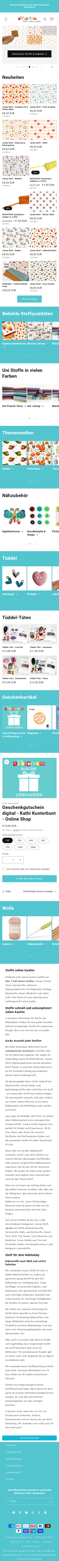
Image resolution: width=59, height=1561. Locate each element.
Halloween (33, 468)
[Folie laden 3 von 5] (29, 67)
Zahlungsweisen (14, 1465)
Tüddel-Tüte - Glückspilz (41, 647)
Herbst (6, 468)
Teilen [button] (8, 891)
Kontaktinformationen (31, 1546)
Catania (7, 944)
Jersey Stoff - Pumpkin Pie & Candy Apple (15, 108)
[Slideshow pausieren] (53, 67)
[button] (6, 19)
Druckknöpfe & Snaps (36, 533)
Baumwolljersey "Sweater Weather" (29, 54)
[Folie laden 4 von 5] (33, 67)
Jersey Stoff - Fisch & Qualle (42, 107)
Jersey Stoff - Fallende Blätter (43, 250)
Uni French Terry (12, 406)
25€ (19, 840)
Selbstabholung (14, 1459)
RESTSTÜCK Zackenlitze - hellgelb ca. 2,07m (41, 180)
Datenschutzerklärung (45, 1537)
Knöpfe (31, 594)
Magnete (32, 733)
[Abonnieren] (49, 1501)
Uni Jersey (34, 406)
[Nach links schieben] (23, 356)
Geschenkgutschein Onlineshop (14, 735)
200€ (33, 847)
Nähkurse (11, 1445)
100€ (20, 847)
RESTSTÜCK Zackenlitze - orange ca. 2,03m (13, 216)
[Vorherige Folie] (17, 67)
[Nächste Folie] (42, 67)
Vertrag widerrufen (29, 1438)
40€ (31, 840)
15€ (7, 840)
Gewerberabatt (13, 1472)
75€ (7, 847)
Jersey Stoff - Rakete (11, 250)
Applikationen (11, 531)
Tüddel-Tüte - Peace (39, 678)
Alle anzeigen (29, 299)
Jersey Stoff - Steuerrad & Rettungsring (13, 144)
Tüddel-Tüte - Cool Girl (12, 647)
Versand (16, 830)
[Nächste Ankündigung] (53, 6)
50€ (43, 840)
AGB (27, 1542)
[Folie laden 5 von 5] (37, 67)
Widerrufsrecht (16, 1542)
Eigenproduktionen (14, 343)
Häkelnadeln (35, 944)
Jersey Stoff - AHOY (39, 143)
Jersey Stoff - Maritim (12, 179)
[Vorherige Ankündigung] (5, 6)
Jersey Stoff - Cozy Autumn (42, 284)
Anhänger (8, 594)
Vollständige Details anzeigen (38, 891)
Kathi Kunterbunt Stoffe (22, 1537)
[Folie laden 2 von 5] (26, 67)
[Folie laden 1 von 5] (22, 67)
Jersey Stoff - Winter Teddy (42, 215)
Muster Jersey (36, 343)
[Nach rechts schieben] (36, 356)
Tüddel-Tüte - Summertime (14, 678)
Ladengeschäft (13, 1452)
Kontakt (10, 1479)
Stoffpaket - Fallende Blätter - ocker (15, 285)
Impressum (47, 1542)
